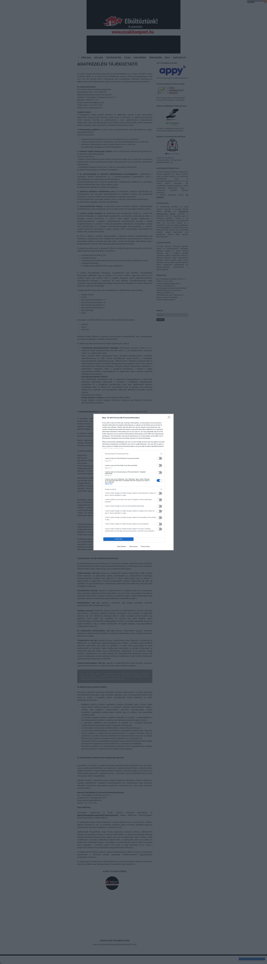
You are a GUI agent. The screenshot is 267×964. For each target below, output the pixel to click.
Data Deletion (121, 546)
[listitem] (133, 454)
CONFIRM (118, 539)
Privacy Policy (145, 546)
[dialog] (133, 482)
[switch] (159, 458)
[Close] (170, 418)
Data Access (133, 546)
